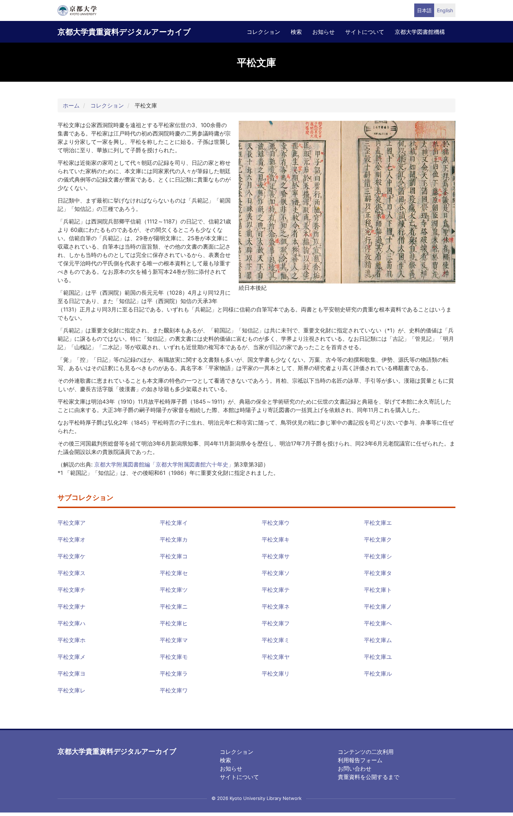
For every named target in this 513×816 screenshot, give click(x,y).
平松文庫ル (378, 673)
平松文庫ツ (174, 589)
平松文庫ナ (72, 606)
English (445, 10)
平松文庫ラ (174, 673)
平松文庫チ (72, 589)
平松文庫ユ (378, 656)
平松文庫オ (72, 539)
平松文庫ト (378, 589)
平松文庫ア (72, 522)
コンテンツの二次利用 (366, 751)
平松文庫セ (174, 572)
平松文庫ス (72, 572)
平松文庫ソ (276, 572)
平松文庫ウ (276, 522)
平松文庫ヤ (276, 656)
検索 (296, 31)
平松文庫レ (72, 690)
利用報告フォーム (360, 760)
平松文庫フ (276, 623)
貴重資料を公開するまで (368, 776)
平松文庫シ (378, 556)
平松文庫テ (276, 589)
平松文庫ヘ (378, 623)
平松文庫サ (276, 556)
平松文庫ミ (276, 640)
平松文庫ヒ (174, 623)
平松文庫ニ (174, 606)
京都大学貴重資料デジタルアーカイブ (124, 31)
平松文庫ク (378, 539)
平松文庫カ (174, 539)
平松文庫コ (174, 556)
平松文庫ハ (72, 623)
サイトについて (364, 31)
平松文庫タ (378, 572)
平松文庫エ (378, 522)
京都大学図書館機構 (420, 31)
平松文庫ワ (174, 690)
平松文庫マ (174, 640)
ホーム (71, 105)
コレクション (263, 31)
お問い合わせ (354, 768)
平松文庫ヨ (72, 673)
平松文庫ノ (378, 606)
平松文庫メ (72, 656)
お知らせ (323, 31)
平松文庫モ (174, 656)
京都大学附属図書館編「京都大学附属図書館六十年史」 (164, 464)
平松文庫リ (276, 673)
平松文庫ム (378, 640)
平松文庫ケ (72, 556)
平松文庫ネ (276, 606)
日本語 (424, 10)
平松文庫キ (276, 539)
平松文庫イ (174, 522)
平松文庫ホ (72, 640)
